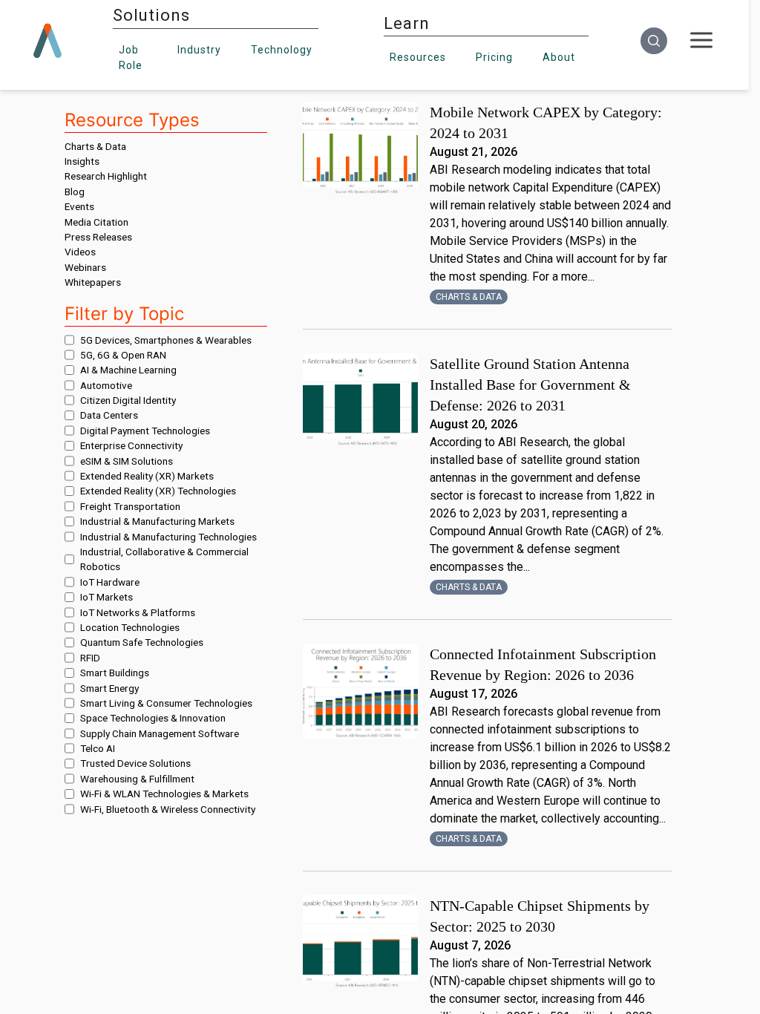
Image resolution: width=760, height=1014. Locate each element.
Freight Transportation (130, 506)
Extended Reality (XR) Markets (147, 476)
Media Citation (96, 222)
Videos (80, 252)
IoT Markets (106, 597)
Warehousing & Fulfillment (137, 779)
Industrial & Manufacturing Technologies (168, 537)
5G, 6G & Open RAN (123, 355)
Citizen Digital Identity (128, 400)
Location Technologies (130, 627)
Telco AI (97, 748)
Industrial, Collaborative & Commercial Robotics (164, 559)
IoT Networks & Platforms (137, 612)
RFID (90, 658)
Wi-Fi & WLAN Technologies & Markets (164, 793)
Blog (75, 191)
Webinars (85, 267)
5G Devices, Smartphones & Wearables (166, 340)
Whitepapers (93, 282)
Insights (82, 161)
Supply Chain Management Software (159, 733)
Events (79, 206)
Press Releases (98, 237)
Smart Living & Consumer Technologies (166, 703)
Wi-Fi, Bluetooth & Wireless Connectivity (167, 809)
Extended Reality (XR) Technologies (158, 491)
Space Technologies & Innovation (153, 718)
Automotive (106, 385)
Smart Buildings (114, 672)
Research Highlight (106, 176)
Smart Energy (109, 688)
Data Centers (109, 415)
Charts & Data (95, 146)
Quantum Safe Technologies (141, 642)
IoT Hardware (110, 582)
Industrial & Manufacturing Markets (157, 521)
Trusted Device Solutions (135, 763)
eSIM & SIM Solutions (126, 461)
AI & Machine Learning (128, 370)
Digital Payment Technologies (145, 430)
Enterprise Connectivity (131, 445)
